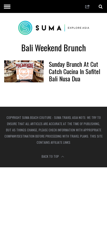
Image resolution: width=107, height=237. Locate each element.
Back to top (51, 156)
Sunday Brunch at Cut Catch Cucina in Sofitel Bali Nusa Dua (74, 71)
